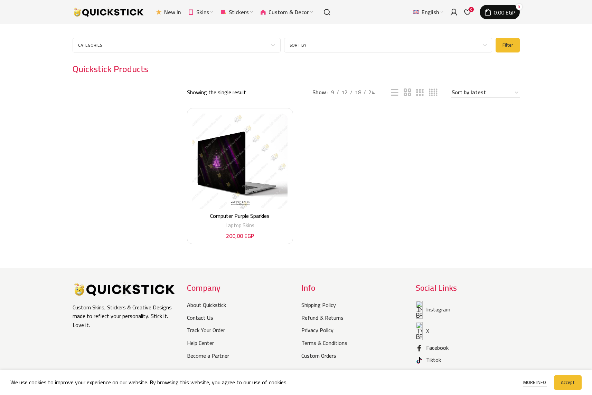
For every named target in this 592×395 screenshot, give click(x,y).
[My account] (454, 12)
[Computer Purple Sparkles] (240, 161)
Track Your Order (206, 330)
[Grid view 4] (433, 93)
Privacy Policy (317, 330)
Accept (568, 382)
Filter (507, 45)
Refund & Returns (322, 317)
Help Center (200, 343)
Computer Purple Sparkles (240, 216)
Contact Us (200, 317)
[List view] (394, 93)
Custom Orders (318, 355)
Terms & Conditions (324, 343)
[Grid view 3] (420, 93)
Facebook (437, 348)
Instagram (438, 309)
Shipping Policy (318, 305)
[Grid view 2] (407, 93)
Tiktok (433, 360)
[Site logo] (109, 11)
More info (535, 382)
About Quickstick (206, 305)
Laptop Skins (240, 225)
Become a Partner (208, 355)
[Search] (327, 12)
